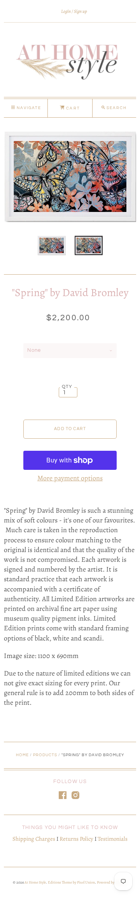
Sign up (80, 11)
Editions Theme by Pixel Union (71, 882)
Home (22, 755)
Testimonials (113, 839)
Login (66, 11)
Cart (72, 108)
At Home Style (35, 882)
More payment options (70, 478)
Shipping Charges (33, 839)
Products (45, 755)
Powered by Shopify (111, 882)
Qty (67, 386)
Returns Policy (76, 839)
